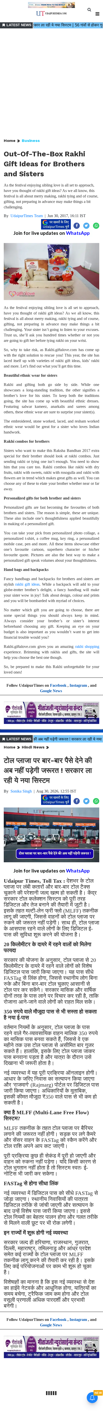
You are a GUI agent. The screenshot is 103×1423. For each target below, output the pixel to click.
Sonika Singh (21, 791)
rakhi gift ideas (27, 584)
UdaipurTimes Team (26, 216)
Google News (51, 691)
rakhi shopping (87, 646)
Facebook (58, 685)
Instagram (78, 685)
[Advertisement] (51, 83)
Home (10, 140)
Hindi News (33, 747)
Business (31, 140)
